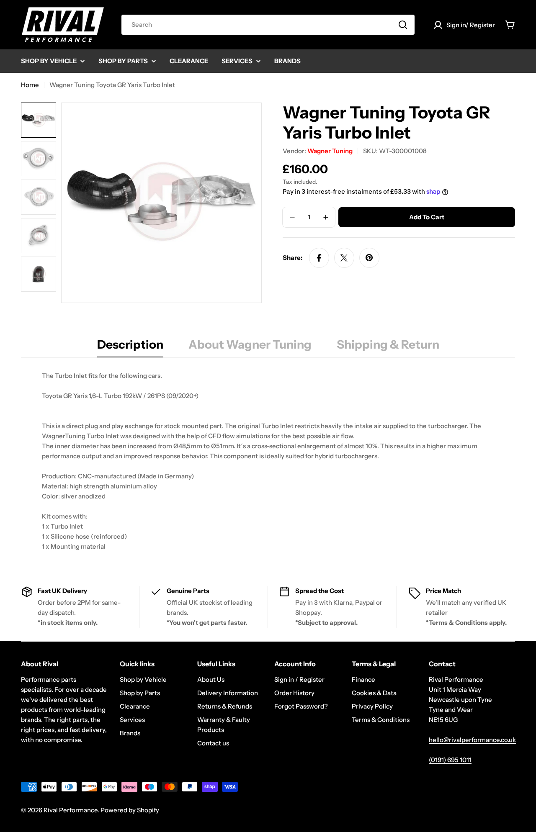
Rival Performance (71, 810)
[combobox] (268, 25)
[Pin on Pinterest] (369, 258)
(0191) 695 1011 (450, 760)
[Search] (403, 25)
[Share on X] (344, 258)
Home (30, 85)
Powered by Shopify (129, 810)
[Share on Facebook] (319, 258)
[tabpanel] (268, 461)
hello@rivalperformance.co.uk (472, 740)
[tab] (130, 346)
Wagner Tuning (330, 151)
